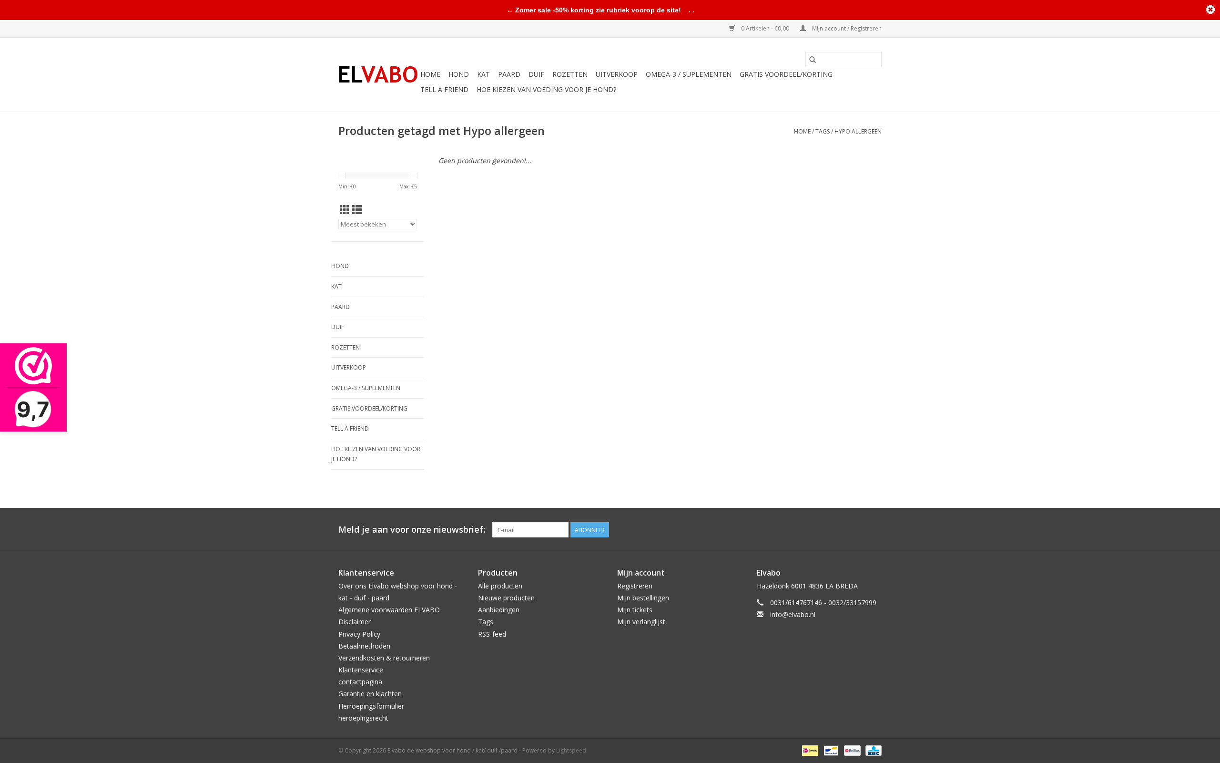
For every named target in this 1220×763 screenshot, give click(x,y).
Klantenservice (360, 669)
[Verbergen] (1210, 9)
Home (430, 74)
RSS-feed (492, 634)
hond (458, 74)
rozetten (570, 74)
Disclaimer (354, 621)
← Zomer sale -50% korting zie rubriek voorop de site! (594, 10)
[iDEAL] (809, 750)
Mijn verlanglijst (641, 621)
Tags (822, 131)
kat (483, 74)
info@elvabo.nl (792, 614)
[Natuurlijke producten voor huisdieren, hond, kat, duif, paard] (377, 75)
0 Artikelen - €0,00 (765, 28)
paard (509, 74)
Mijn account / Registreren (846, 28)
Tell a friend (444, 89)
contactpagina (360, 681)
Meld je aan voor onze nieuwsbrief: (411, 530)
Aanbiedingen (498, 609)
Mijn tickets (634, 609)
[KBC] (872, 750)
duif (536, 74)
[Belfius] (851, 750)
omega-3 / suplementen (689, 74)
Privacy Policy (359, 634)
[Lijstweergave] (357, 210)
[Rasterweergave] (345, 210)
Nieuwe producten (506, 597)
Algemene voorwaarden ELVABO (389, 609)
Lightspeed (571, 750)
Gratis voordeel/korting (786, 74)
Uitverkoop (617, 74)
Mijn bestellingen (643, 597)
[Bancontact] (830, 750)
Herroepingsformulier (371, 706)
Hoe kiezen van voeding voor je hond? (546, 89)
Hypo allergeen (858, 131)
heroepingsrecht (363, 717)
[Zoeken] (812, 59)
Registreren (634, 585)
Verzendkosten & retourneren (384, 657)
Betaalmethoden (364, 645)
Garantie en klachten (370, 693)
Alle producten (500, 585)
